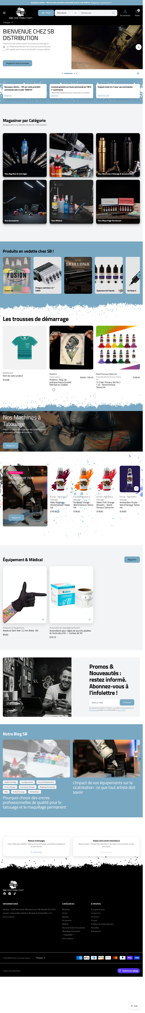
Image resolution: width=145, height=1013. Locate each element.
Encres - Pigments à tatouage (58, 498)
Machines (66, 909)
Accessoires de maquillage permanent (65, 627)
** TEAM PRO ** (68, 935)
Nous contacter (9, 916)
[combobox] (98, 13)
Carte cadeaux (67, 938)
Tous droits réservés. (24, 958)
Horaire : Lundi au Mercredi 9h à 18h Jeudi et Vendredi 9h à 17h (27, 913)
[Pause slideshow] (138, 73)
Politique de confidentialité (11, 971)
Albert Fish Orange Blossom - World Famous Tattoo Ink (105, 505)
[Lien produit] (71, 348)
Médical (65, 924)
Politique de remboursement (102, 924)
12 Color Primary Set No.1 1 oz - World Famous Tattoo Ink (108, 385)
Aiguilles (65, 916)
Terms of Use (121, 710)
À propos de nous (98, 909)
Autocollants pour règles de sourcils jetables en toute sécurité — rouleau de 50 (70, 632)
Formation (95, 916)
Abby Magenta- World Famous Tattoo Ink (60, 505)
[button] (4, 13)
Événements (96, 931)
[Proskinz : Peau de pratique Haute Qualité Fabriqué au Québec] (71, 381)
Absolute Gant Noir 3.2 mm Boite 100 (20, 630)
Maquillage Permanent (71, 931)
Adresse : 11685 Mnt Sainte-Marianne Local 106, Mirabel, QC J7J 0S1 (29, 909)
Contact (94, 920)
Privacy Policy (93, 710)
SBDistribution (12, 958)
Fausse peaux (55, 377)
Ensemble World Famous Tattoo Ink (108, 378)
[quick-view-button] (67, 488)
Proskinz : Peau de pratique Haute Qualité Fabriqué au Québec (60, 382)
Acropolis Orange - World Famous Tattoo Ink (83, 505)
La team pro (95, 913)
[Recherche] (113, 13)
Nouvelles (95, 927)
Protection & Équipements (13, 627)
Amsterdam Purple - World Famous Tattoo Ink (129, 505)
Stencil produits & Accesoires (73, 927)
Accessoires (66, 920)
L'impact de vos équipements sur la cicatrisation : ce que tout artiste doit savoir (104, 787)
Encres (64, 913)
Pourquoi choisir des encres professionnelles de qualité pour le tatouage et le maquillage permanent (34, 802)
